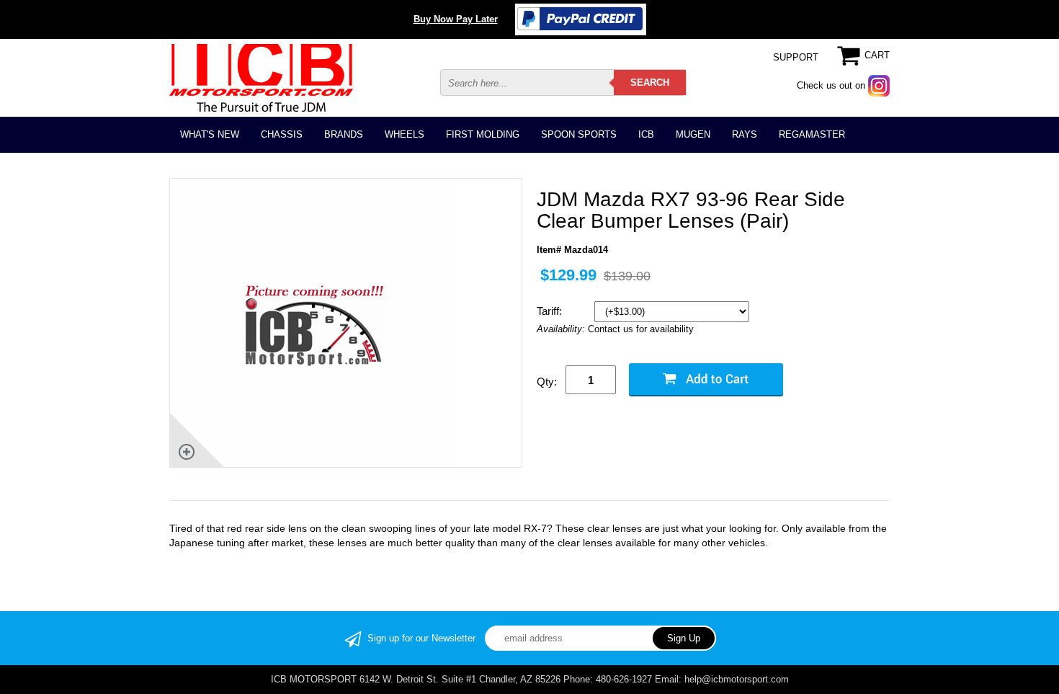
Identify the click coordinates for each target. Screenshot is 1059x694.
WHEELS (404, 134)
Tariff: (551, 311)
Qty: (547, 381)
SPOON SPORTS (579, 134)
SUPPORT (795, 57)
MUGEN (693, 134)
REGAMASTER (812, 134)
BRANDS (343, 134)
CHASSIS (282, 134)
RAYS (744, 134)
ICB (646, 134)
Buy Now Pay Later (456, 19)
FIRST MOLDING (482, 134)
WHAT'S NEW (209, 134)
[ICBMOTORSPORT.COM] (261, 77)
